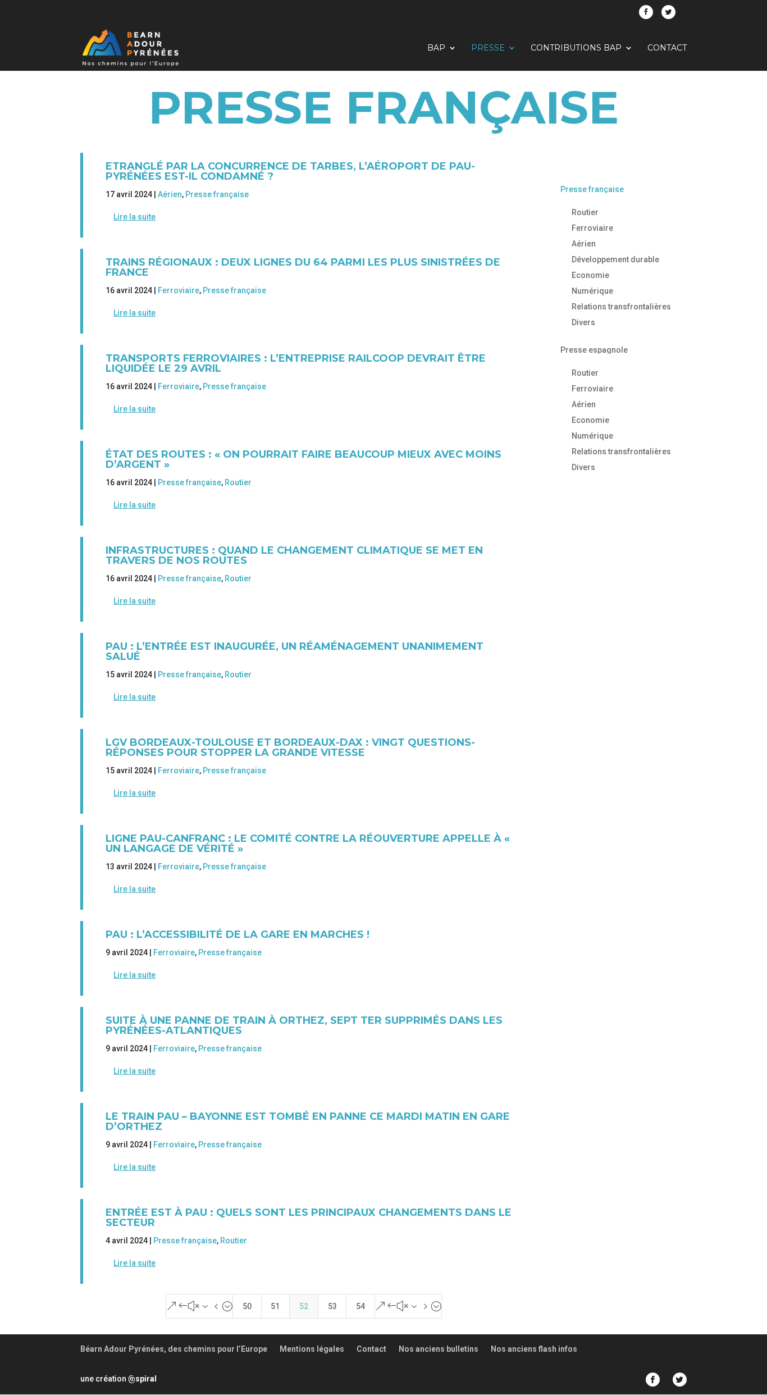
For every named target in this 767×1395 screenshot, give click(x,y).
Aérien (170, 194)
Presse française (217, 194)
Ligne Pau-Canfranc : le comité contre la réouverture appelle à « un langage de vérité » (308, 843)
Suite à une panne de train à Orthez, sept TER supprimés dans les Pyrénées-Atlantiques (304, 1025)
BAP (436, 48)
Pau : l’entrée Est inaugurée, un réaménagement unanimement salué (294, 651)
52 (303, 1306)
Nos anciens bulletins (438, 1348)
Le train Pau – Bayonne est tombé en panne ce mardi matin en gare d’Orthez (308, 1121)
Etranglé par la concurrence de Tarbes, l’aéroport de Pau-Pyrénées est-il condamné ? (290, 171)
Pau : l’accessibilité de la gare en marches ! (237, 934)
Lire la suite (134, 216)
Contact (667, 48)
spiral (142, 1378)
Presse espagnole (594, 350)
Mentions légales (312, 1348)
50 (247, 1306)
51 (275, 1306)
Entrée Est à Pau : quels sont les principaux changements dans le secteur (309, 1217)
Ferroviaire (178, 290)
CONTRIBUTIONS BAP (576, 48)
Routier (238, 482)
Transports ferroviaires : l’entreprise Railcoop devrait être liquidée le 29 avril (296, 363)
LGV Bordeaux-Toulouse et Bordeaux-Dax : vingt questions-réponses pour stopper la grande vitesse (290, 747)
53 (332, 1306)
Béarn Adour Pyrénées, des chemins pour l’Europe (173, 1348)
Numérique (592, 290)
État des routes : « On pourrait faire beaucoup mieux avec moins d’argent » (303, 459)
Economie (590, 275)
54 (360, 1306)
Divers (583, 322)
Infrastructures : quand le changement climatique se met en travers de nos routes (294, 555)
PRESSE (488, 48)
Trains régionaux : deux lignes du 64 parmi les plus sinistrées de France (303, 267)
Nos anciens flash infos (534, 1348)
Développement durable (615, 259)
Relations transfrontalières (621, 306)
